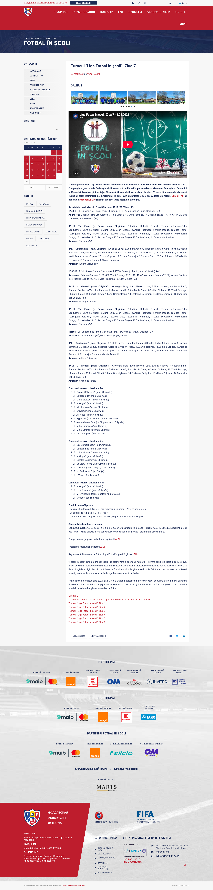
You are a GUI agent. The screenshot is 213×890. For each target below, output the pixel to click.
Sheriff (29, 239)
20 (43, 170)
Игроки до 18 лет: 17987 (106, 873)
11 (32, 164)
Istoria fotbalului (34, 211)
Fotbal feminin (33, 232)
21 (48, 170)
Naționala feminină (35, 218)
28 (48, 176)
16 (59, 164)
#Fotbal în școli (98, 636)
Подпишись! (83, 3)
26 (38, 176)
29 (54, 176)
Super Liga (44, 239)
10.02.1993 (113, 822)
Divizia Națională (34, 225)
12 (38, 164)
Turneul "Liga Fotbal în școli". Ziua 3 (87, 611)
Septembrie (54, 187)
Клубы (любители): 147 (106, 858)
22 (54, 170)
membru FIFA (143, 822)
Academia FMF (37, 108)
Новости (38, 38)
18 (32, 170)
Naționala (44, 204)
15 (54, 164)
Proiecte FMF (50, 38)
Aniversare (51, 232)
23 (59, 170)
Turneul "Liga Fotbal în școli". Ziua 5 (87, 618)
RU (183, 3)
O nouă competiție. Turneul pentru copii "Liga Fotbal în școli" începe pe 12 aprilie (109, 599)
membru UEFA (101, 822)
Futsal (29, 204)
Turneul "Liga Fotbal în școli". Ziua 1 (87, 603)
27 (43, 176)
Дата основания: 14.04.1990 (106, 849)
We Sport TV (31, 246)
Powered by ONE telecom (180, 886)
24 (27, 176)
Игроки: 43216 (104, 863)
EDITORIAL (35, 94)
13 (43, 164)
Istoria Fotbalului (40, 90)
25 (32, 176)
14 (48, 164)
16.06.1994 (155, 822)
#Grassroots (79, 636)
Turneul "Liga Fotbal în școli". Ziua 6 (87, 622)
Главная (28, 38)
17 (27, 170)
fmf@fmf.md (162, 851)
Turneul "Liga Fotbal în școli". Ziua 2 (87, 607)
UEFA (32, 99)
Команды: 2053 (105, 854)
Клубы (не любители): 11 (105, 868)
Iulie (32, 187)
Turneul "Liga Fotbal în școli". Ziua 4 (87, 614)
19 (38, 170)
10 (27, 164)
